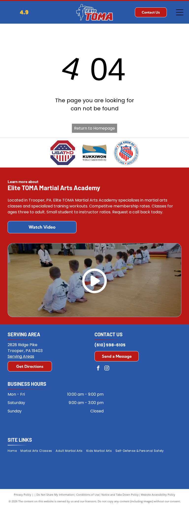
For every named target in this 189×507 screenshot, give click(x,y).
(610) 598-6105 (110, 345)
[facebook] (98, 368)
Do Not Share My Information (55, 494)
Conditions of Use (87, 494)
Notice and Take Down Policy (120, 494)
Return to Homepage (94, 128)
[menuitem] (14, 450)
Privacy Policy (22, 494)
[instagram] (106, 368)
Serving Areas (21, 356)
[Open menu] (179, 12)
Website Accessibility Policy (158, 494)
